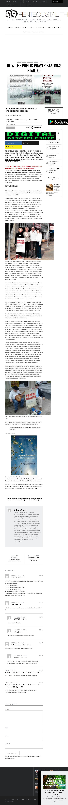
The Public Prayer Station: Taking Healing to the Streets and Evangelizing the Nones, (23, 157)
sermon (8, 5)
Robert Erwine (20, 619)
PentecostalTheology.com (13, 115)
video (23, 5)
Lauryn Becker (54, 139)
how (9, 500)
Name (6, 727)
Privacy (30, 5)
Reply (41, 575)
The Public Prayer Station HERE (21, 427)
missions (32, 27)
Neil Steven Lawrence (21, 645)
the (40, 500)
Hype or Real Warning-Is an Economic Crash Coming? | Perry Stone (54, 792)
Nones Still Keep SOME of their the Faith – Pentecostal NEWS (23, 686)
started (27, 500)
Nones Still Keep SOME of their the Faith (23, 672)
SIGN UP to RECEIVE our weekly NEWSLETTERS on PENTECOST (22, 120)
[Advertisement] (34, 47)
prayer (49, 27)
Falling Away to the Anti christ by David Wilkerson (33, 558)
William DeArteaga (20, 510)
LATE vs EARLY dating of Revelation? (54, 148)
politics (41, 27)
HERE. (10, 486)
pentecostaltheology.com (29, 675)
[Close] (39, 774)
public (21, 500)
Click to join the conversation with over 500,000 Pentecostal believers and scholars (21, 109)
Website (7, 744)
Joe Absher (16, 604)
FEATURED (30, 62)
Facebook (17, 543)
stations (34, 500)
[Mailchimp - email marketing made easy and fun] (33, 128)
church (18, 27)
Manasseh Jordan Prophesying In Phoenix (14, 558)
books (10, 27)
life (24, 27)
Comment (8, 709)
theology (16, 5)
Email (6, 735)
